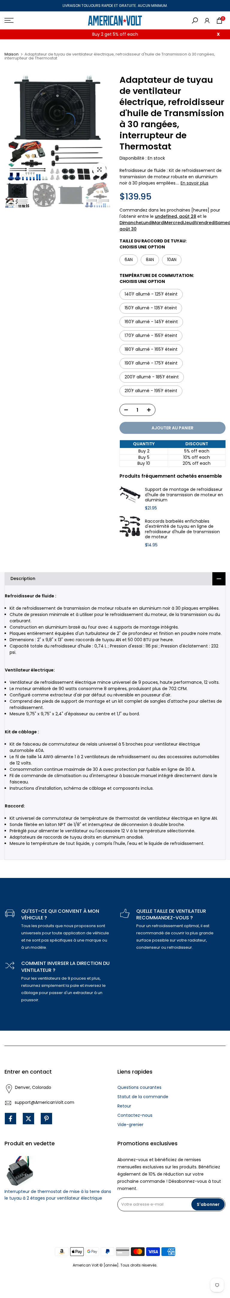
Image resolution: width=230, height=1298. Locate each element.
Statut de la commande (142, 1097)
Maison (11, 54)
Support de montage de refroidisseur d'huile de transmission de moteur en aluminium (184, 495)
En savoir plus (194, 183)
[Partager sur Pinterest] (46, 1119)
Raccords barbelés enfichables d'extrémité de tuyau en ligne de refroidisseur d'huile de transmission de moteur (182, 529)
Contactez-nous (134, 1115)
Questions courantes (139, 1087)
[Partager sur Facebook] (10, 1119)
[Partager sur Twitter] (28, 1119)
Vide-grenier (130, 1125)
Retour (124, 1106)
